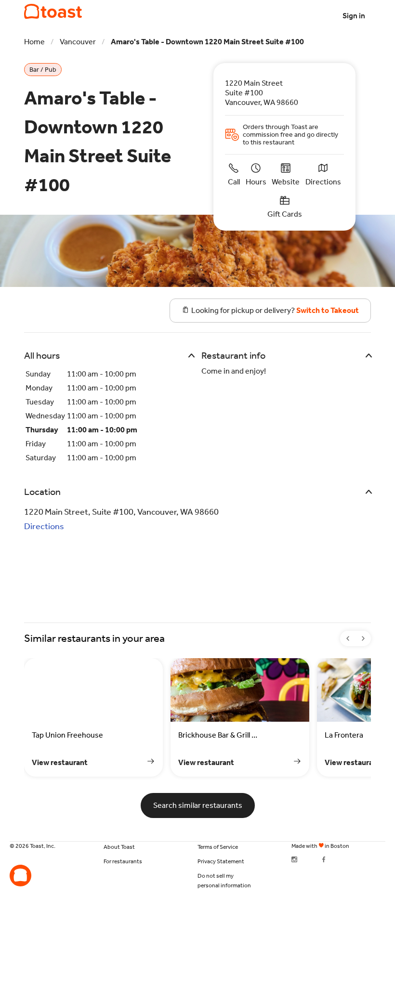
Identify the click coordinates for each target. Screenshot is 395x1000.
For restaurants (123, 861)
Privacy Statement (221, 861)
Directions (44, 526)
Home (34, 41)
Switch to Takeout (327, 310)
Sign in (353, 15)
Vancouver (78, 41)
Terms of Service (218, 847)
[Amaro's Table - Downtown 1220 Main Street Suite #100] (53, 11)
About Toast (119, 847)
